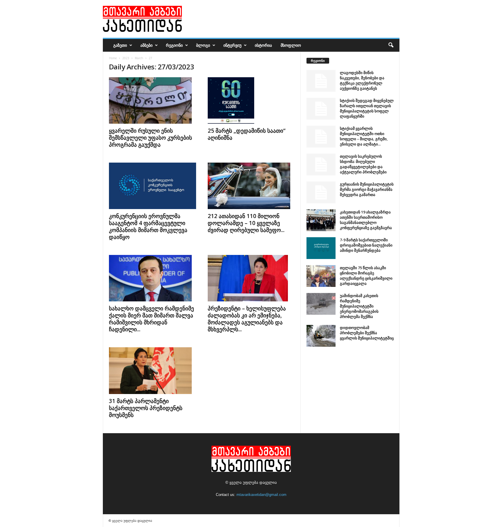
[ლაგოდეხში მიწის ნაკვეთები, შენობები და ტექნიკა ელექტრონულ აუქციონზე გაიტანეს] (321, 81)
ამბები (146, 45)
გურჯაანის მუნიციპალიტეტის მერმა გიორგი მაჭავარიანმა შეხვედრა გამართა (367, 189)
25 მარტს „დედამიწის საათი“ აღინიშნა (247, 134)
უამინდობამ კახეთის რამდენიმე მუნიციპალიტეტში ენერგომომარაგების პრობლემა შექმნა (359, 306)
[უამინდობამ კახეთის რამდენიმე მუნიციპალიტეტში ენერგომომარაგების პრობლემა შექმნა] (321, 304)
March (139, 58)
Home (113, 58)
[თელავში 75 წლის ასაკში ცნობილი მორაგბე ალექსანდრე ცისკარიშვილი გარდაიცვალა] (321, 276)
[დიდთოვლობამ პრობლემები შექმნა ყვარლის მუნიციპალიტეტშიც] (321, 336)
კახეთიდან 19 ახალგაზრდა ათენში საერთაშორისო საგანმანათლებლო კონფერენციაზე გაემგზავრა (366, 219)
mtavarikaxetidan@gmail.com (261, 494)
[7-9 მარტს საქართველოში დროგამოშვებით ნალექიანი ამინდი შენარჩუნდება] (321, 248)
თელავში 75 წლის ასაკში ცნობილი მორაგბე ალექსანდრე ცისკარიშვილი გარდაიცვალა (366, 275)
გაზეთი (120, 45)
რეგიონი (174, 45)
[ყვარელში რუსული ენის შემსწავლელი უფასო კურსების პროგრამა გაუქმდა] (152, 100)
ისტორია (263, 45)
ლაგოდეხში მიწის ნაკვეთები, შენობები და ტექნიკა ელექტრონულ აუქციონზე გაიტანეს (362, 80)
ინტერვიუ (232, 45)
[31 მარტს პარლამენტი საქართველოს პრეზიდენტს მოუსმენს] (152, 370)
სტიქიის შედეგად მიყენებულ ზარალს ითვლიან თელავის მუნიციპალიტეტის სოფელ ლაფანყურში (367, 108)
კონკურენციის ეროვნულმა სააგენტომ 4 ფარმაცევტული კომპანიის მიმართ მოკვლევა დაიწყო (148, 226)
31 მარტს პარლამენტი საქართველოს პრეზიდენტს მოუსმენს (145, 408)
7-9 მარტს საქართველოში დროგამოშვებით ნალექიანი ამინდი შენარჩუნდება (366, 245)
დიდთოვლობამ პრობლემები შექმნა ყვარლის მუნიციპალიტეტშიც (367, 333)
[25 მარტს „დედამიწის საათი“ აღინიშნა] (251, 100)
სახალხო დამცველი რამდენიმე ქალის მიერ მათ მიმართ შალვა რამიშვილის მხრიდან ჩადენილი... (151, 319)
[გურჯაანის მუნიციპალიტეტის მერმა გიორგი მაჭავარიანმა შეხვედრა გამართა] (321, 192)
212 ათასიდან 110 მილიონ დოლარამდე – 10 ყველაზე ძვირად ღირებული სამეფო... (246, 223)
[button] (390, 45)
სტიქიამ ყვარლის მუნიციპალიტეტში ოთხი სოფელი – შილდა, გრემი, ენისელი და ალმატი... (364, 136)
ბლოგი (203, 45)
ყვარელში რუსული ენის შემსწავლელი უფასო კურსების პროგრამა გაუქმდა (150, 137)
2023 (125, 58)
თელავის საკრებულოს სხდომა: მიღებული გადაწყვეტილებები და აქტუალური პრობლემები (363, 164)
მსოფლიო (291, 45)
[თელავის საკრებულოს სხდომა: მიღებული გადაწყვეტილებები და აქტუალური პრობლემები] (321, 164)
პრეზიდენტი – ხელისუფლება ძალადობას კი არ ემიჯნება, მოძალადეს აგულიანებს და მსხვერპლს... (247, 319)
